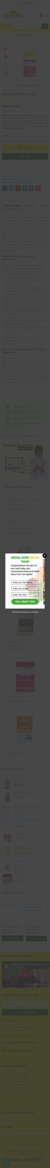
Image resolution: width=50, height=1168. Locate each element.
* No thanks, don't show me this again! (25, 612)
